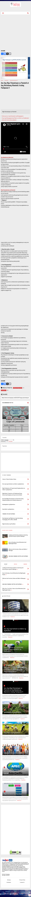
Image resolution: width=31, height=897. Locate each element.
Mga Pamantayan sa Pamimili (8, 190)
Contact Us (22, 882)
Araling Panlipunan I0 (13, 80)
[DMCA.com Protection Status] (15, 854)
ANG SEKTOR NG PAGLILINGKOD (9, 120)
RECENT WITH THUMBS (7, 530)
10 (4, 791)
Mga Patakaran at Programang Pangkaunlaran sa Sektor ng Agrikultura (13, 649)
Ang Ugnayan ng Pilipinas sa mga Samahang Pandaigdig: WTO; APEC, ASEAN (15, 771)
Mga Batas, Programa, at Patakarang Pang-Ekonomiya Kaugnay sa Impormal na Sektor (15, 669)
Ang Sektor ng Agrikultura (12, 733)
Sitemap (9, 879)
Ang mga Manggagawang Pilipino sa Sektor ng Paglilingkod (15, 118)
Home (2, 80)
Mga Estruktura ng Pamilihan (13, 794)
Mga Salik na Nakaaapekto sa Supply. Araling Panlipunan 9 (13, 415)
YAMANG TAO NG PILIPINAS (13, 753)
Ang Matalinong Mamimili (7, 157)
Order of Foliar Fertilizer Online (14, 610)
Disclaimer (9, 882)
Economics (6, 80)
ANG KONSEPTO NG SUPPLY (11, 429)
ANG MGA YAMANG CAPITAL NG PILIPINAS (18, 556)
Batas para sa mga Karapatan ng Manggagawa (12, 116)
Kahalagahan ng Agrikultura (12, 712)
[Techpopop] (15, 6)
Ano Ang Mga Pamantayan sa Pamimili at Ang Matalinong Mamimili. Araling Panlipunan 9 (13, 690)
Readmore (13, 616)
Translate (10, 441)
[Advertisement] (15, 9)
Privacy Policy (22, 879)
